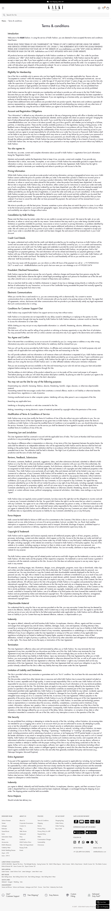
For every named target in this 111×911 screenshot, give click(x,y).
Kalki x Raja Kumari (76, 864)
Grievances (41, 845)
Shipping (40, 823)
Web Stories (23, 831)
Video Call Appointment (26, 845)
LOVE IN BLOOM (7, 864)
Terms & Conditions (43, 820)
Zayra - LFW (5, 853)
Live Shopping (104, 906)
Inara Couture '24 (19, 866)
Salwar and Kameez (18, 887)
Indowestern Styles (7, 836)
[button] (107, 8)
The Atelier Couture (101, 864)
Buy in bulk (59, 828)
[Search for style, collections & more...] (4, 15)
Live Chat (103, 902)
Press (21, 836)
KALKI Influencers (6, 845)
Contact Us (23, 826)
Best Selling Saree (7, 876)
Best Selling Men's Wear (49, 876)
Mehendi (4, 882)
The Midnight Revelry (30, 864)
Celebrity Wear (6, 847)
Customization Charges (44, 839)
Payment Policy (42, 834)
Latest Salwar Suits (15, 871)
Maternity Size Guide (56, 887)
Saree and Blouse (7, 887)
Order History (59, 823)
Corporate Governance (26, 823)
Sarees (4, 823)
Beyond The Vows (18, 864)
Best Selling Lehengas (34, 876)
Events (21, 850)
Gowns (40, 887)
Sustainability (41, 842)
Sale (21, 882)
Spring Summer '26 (42, 864)
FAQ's (39, 836)
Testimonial (23, 834)
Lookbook (22, 839)
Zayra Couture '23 (30, 866)
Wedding (16, 882)
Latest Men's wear (37, 871)
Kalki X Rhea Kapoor (55, 864)
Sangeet (10, 882)
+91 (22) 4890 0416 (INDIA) (81, 851)
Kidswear (4, 828)
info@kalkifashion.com (99, 851)
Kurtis (3, 834)
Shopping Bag (60, 820)
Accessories (5, 842)
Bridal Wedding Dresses (8, 850)
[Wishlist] (103, 8)
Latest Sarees (5, 871)
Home (4, 21)
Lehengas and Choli (31, 887)
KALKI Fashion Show (25, 842)
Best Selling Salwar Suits (20, 876)
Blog (21, 828)
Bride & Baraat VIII (7, 866)
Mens (3, 839)
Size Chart (46, 887)
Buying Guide (23, 847)
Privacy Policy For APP (44, 831)
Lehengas (4, 826)
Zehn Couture (66, 864)
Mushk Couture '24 (89, 864)
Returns (40, 826)
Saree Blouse (5, 831)
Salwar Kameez (6, 820)
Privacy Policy (41, 828)
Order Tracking (60, 826)
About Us (22, 820)
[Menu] (3, 8)
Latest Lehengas (26, 871)
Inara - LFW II (6, 855)
